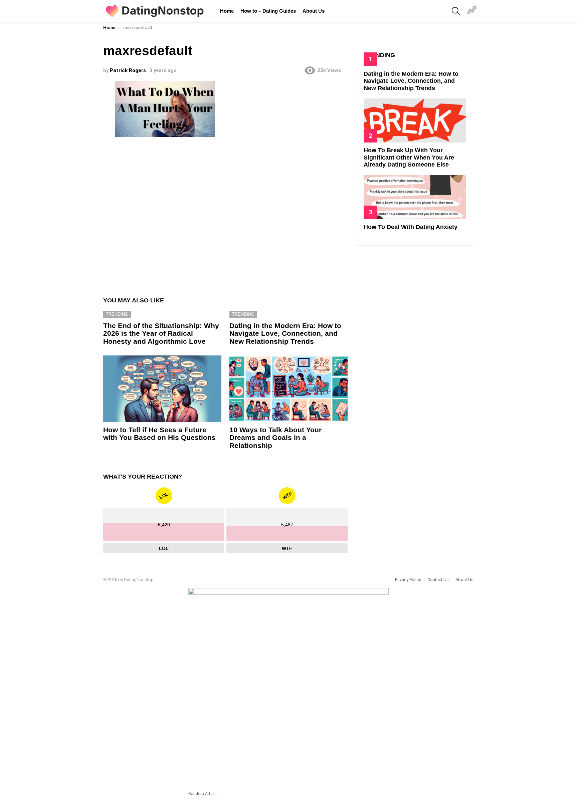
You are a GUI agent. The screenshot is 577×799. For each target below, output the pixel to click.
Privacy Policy (408, 579)
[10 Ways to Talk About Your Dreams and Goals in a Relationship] (288, 388)
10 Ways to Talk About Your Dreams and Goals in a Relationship (275, 437)
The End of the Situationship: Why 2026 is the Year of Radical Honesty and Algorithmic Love (161, 333)
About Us (314, 11)
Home (227, 11)
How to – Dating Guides (268, 11)
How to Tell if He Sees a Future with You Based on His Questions (159, 434)
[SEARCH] (456, 11)
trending (117, 314)
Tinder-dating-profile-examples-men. (471, 11)
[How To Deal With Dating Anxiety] (415, 197)
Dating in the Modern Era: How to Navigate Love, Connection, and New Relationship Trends (285, 333)
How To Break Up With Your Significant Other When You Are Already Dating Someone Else (409, 157)
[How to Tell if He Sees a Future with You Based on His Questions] (162, 388)
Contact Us (438, 579)
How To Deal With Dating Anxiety (410, 227)
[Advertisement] (225, 214)
